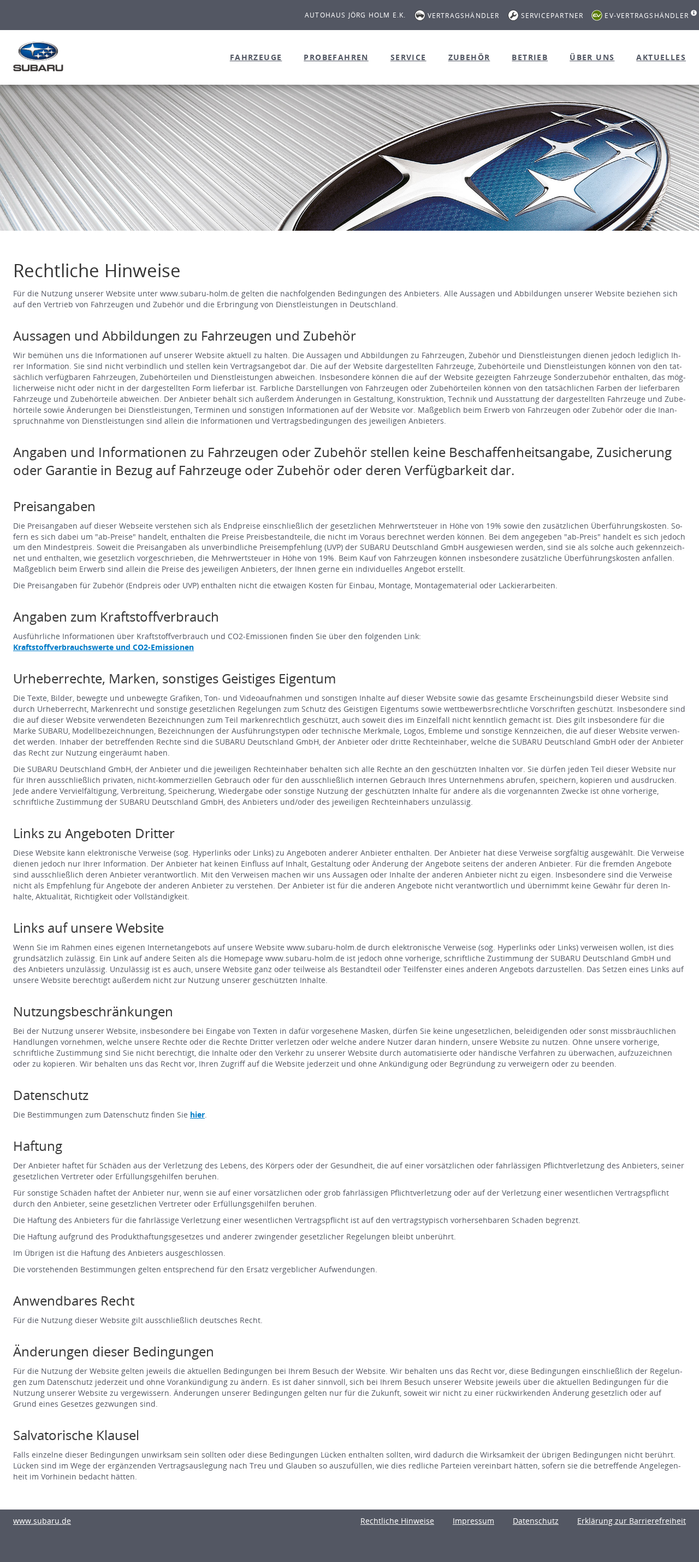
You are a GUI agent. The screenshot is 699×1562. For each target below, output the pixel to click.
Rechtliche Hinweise (397, 1521)
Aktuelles (661, 57)
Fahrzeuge (256, 57)
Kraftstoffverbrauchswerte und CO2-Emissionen (103, 647)
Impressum (473, 1521)
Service (408, 57)
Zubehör (469, 57)
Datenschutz (536, 1521)
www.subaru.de (42, 1521)
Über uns (592, 57)
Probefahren (336, 57)
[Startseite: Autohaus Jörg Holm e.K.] (38, 56)
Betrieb (530, 57)
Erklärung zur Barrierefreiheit (631, 1521)
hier (197, 1114)
